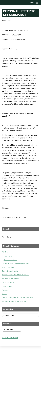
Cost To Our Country (9, 267)
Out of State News (10, 260)
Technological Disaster (10, 271)
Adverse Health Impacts (10, 278)
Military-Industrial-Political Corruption (15, 275)
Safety (4, 294)
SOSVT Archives (10, 337)
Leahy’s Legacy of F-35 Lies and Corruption (17, 298)
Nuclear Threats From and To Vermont (15, 263)
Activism (5, 290)
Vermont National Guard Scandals (14, 301)
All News (5, 252)
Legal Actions (7, 286)
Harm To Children (8, 282)
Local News (8, 256)
